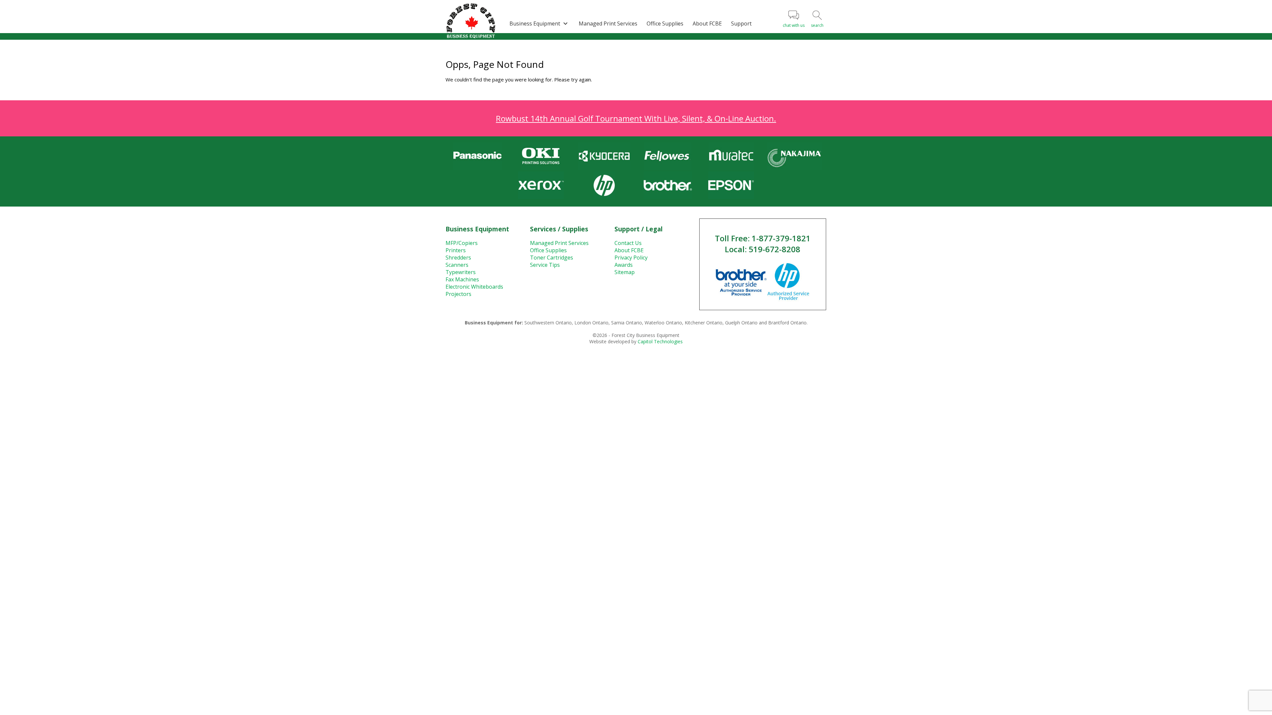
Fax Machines (462, 279)
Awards (623, 264)
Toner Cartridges (551, 257)
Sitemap (624, 272)
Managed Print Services (608, 23)
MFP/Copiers (462, 243)
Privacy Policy (631, 257)
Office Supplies (665, 23)
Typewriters (461, 272)
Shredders (458, 257)
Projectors (458, 294)
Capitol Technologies (660, 341)
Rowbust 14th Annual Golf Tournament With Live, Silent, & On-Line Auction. (636, 118)
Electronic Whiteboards (474, 286)
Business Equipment (539, 23)
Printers (456, 250)
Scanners (457, 264)
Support (741, 23)
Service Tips (545, 264)
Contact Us (628, 243)
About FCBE (707, 23)
